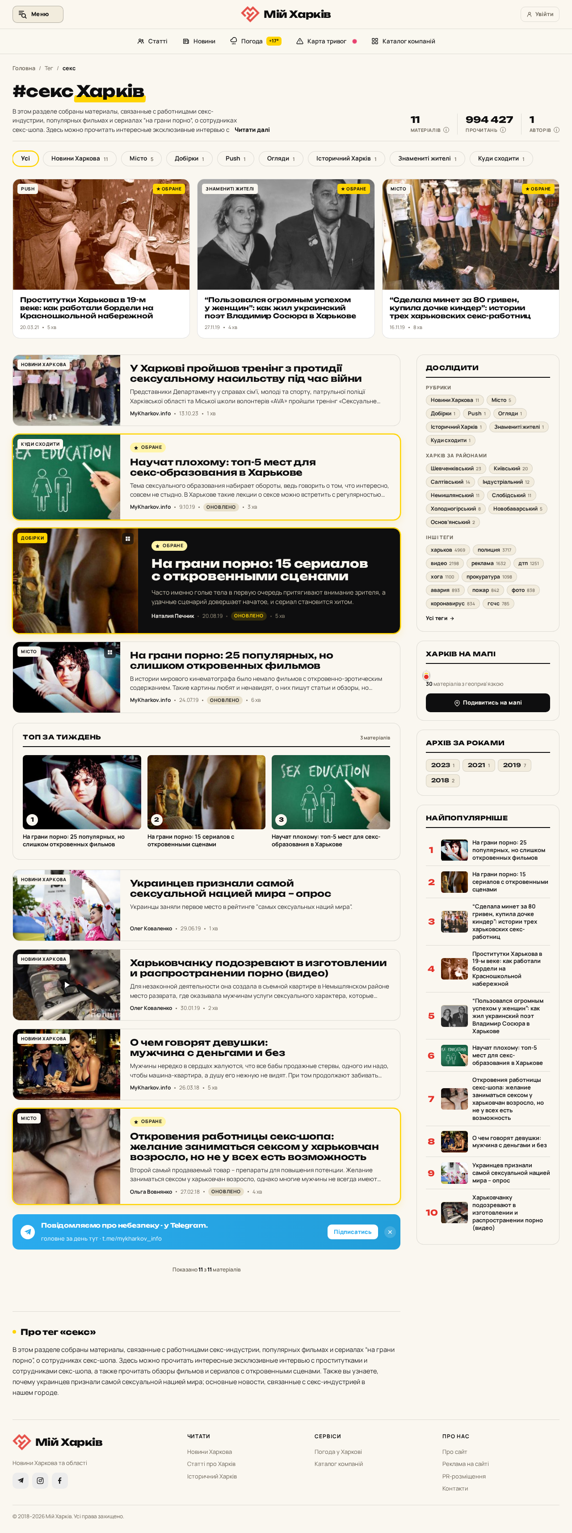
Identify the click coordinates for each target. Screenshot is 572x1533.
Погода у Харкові (338, 1452)
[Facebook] (60, 1481)
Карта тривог (326, 41)
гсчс (498, 604)
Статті (158, 41)
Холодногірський (456, 508)
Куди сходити (501, 158)
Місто (141, 158)
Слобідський (511, 495)
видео (445, 563)
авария (445, 590)
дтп (528, 563)
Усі (25, 158)
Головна (24, 68)
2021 (479, 765)
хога (442, 577)
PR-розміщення (464, 1476)
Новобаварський (518, 508)
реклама (488, 563)
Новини (204, 41)
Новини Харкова (79, 158)
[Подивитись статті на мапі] (426, 675)
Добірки (189, 158)
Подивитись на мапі (492, 703)
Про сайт (454, 1452)
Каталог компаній (409, 41)
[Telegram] (21, 1481)
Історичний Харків (346, 158)
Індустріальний (506, 482)
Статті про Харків (211, 1464)
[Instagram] (40, 1481)
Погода (260, 41)
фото (523, 590)
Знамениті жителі (427, 158)
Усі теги (436, 618)
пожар (485, 590)
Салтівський (450, 482)
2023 (442, 765)
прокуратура (489, 577)
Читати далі (252, 130)
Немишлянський (455, 495)
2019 (514, 765)
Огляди (281, 158)
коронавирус (453, 604)
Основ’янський (453, 522)
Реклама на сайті (465, 1464)
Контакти (455, 1488)
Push (236, 158)
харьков (448, 550)
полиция (494, 550)
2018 (442, 780)
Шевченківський (456, 468)
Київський (511, 468)
